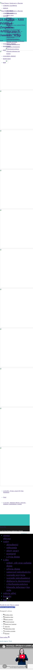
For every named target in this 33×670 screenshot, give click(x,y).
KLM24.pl (24, 533)
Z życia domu (13, 556)
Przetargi (11, 553)
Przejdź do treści (5, 605)
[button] (7, 607)
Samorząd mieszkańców (13, 39)
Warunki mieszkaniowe (13, 44)
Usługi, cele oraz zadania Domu (15, 25)
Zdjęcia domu (10, 37)
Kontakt (7, 596)
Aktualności (12, 544)
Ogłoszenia (11, 547)
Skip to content (14, 605)
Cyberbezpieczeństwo (12, 49)
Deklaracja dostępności (13, 47)
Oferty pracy (12, 550)
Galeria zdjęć (9, 593)
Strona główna (10, 5)
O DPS (6, 559)
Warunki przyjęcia (11, 42)
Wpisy (5, 8)
